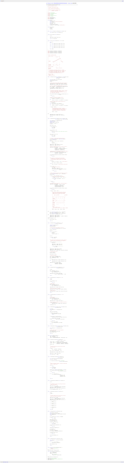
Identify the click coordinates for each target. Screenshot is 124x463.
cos (46, 3)
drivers (69, 3)
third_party (49, 3)
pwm (71, 3)
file (59, 4)
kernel (52, 3)
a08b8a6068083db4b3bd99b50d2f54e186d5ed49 (60, 3)
